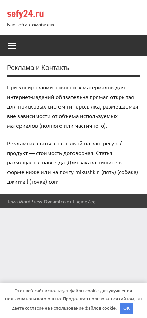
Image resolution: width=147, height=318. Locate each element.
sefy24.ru (25, 13)
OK (126, 308)
